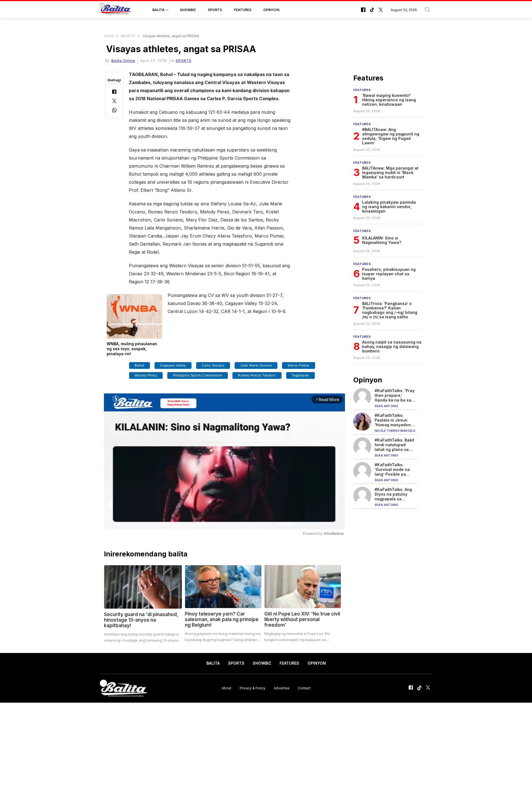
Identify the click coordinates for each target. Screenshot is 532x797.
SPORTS (215, 10)
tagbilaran (300, 375)
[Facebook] (114, 92)
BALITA (158, 10)
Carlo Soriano (213, 365)
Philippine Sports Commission (197, 375)
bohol (139, 365)
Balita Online (123, 61)
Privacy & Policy (252, 688)
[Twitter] (114, 101)
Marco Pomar (299, 365)
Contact (304, 688)
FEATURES (242, 10)
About (226, 688)
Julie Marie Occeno (256, 365)
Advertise (282, 688)
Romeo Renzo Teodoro (257, 375)
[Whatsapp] (114, 111)
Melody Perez (146, 375)
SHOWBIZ (188, 10)
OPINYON (271, 10)
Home (109, 36)
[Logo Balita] (115, 10)
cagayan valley (173, 365)
